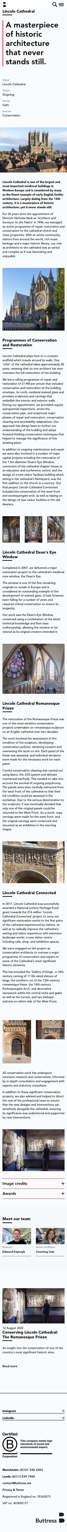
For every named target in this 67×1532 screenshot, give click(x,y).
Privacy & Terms (13, 1490)
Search (55, 4)
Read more (9, 1366)
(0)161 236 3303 (31, 1470)
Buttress (5, 4)
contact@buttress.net (16, 1483)
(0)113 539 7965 (23, 1476)
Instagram (9, 1411)
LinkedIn (8, 1418)
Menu (61, 4)
